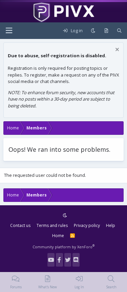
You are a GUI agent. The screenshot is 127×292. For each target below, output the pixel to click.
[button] (8, 30)
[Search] (119, 31)
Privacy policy (87, 225)
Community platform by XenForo (63, 246)
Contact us (20, 225)
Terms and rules (52, 225)
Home (58, 235)
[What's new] (106, 31)
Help (110, 225)
